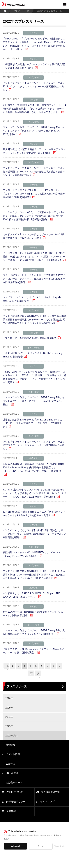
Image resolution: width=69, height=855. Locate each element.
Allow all (15, 846)
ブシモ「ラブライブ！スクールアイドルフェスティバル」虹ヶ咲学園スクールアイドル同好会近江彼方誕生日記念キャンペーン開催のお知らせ (34, 171)
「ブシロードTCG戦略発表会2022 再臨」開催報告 (30, 338)
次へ (38, 674)
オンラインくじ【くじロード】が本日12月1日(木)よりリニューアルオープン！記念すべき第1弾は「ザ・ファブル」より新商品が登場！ (34, 534)
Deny (40, 846)
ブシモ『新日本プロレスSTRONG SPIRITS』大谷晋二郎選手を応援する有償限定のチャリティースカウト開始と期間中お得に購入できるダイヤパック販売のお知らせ (34, 319)
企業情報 (11, 811)
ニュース (10, 763)
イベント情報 (13, 754)
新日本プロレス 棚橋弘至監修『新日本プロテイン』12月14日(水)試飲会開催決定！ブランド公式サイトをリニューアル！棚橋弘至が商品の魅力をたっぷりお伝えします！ (34, 109)
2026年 (9, 698)
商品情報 (10, 744)
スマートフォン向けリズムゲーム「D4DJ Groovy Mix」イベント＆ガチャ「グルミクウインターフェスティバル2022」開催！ (34, 131)
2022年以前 (11, 735)
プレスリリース (21, 11)
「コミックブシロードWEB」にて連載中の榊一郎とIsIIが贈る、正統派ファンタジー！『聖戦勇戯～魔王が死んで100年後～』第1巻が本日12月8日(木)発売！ (33, 216)
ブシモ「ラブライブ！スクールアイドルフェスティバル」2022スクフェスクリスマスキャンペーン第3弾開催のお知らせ (34, 86)
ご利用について (14, 792)
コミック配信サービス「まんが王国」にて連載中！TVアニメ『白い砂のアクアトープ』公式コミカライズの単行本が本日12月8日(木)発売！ (34, 279)
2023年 (9, 726)
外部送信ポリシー (15, 801)
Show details (59, 846)
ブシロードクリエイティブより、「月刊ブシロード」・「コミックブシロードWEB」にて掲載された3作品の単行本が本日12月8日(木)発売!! (34, 194)
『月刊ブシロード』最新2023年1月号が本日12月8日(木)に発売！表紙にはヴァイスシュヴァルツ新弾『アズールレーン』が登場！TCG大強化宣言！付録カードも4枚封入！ (34, 257)
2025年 (9, 707)
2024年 (9, 717)
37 (31, 673)
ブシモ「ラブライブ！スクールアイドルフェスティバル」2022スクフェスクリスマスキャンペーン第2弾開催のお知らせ (34, 445)
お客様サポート (14, 782)
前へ (8, 666)
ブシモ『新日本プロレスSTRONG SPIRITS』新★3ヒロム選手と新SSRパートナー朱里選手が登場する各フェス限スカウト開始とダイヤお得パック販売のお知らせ (34, 575)
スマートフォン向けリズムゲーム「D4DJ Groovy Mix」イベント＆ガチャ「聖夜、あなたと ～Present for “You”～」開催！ (34, 401)
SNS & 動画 (12, 773)
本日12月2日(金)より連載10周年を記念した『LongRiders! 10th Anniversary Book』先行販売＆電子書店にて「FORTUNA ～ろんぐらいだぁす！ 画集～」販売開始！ (33, 467)
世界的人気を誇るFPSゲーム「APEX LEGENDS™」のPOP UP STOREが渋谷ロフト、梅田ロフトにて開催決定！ (32, 423)
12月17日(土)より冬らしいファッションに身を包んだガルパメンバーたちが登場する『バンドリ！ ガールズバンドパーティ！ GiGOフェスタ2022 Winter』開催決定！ (34, 493)
